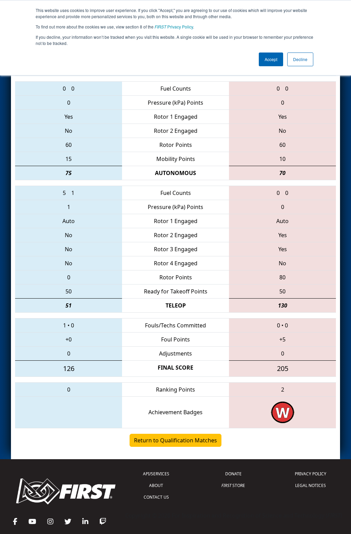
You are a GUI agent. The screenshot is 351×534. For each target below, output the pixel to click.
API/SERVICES (156, 474)
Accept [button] (271, 59)
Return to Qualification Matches (175, 440)
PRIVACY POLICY (310, 474)
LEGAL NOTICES (310, 485)
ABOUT (156, 485)
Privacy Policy (174, 27)
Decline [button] (300, 59)
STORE (233, 485)
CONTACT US (156, 497)
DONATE (233, 474)
